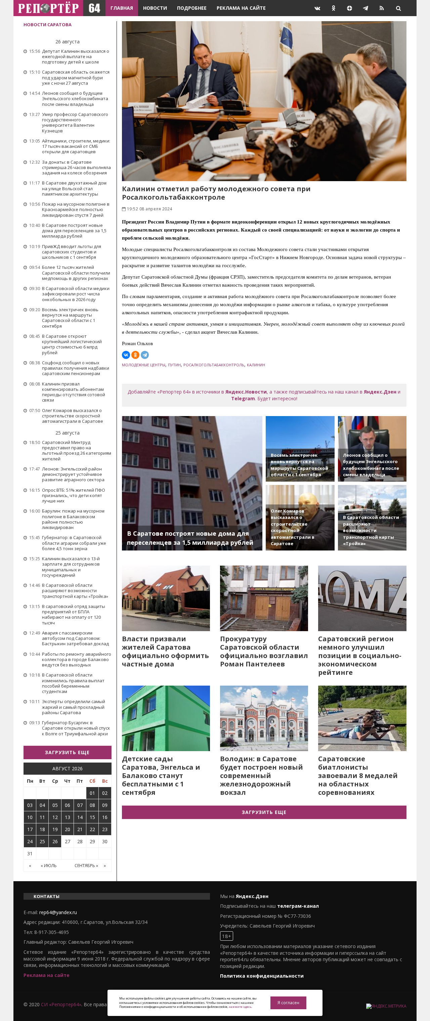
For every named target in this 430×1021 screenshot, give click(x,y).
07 (80, 805)
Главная (122, 8)
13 (67, 817)
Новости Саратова (48, 25)
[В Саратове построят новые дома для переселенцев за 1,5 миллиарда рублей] (192, 483)
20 (67, 829)
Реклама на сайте (241, 8)
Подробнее (192, 8)
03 (30, 805)
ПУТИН (174, 364)
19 (55, 829)
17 (30, 829)
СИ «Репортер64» (61, 1004)
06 (67, 805)
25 (42, 841)
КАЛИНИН (256, 364)
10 (30, 817)
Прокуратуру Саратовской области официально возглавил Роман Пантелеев (264, 651)
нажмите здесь (240, 1007)
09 (105, 805)
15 (92, 817)
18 (42, 829)
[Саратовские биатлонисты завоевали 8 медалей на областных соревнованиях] (362, 718)
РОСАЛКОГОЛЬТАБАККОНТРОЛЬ (213, 364)
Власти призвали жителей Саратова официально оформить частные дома (165, 651)
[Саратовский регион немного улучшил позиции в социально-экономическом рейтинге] (362, 598)
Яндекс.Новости (246, 392)
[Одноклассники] (135, 355)
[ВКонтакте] (126, 355)
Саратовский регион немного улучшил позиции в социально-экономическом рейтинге (359, 655)
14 (80, 817)
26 (55, 841)
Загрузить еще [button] (67, 752)
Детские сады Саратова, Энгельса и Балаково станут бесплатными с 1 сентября (161, 775)
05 (55, 805)
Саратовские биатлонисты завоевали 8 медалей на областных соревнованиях (358, 775)
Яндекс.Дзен (380, 392)
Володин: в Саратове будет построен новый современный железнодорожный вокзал (261, 775)
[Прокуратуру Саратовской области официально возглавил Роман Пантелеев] (264, 598)
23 (105, 829)
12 (55, 817)
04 (42, 805)
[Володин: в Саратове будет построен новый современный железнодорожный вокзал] (264, 718)
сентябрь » (86, 865)
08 (92, 805)
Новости (155, 8)
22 (92, 829)
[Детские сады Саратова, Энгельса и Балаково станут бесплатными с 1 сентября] (166, 718)
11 (42, 817)
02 (105, 793)
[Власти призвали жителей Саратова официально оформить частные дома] (166, 598)
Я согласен (288, 1003)
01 (92, 793)
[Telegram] (145, 355)
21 (80, 829)
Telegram (243, 398)
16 (105, 817)
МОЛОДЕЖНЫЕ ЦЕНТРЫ (143, 364)
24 (30, 841)
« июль (49, 865)
